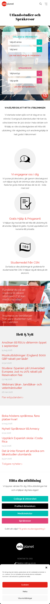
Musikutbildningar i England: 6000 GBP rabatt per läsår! (24, 357)
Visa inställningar (25, 598)
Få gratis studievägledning (31, 529)
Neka (25, 591)
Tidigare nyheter (11, 463)
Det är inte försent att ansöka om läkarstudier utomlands (23, 452)
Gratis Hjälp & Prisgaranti (25, 218)
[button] (46, 567)
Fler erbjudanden (12, 397)
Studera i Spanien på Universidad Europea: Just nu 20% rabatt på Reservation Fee (23, 371)
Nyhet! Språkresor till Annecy (20, 428)
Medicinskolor (25, 513)
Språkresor (25, 521)
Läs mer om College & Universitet (24, 55)
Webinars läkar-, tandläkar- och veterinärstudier (22, 386)
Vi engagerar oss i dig (25, 174)
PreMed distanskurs (25, 506)
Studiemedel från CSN (25, 262)
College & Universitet (25, 499)
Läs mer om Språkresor (24, 87)
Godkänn (25, 585)
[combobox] (25, 42)
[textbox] (25, 42)
